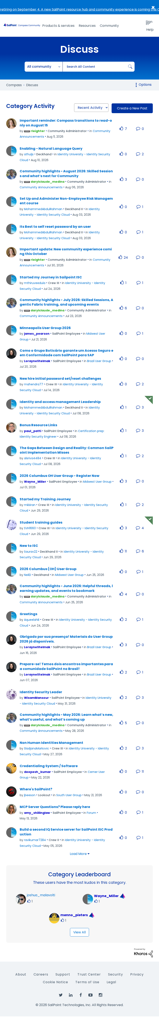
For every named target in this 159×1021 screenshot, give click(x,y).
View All (79, 932)
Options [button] (145, 84)
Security (115, 974)
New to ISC (29, 546)
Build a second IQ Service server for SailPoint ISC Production (66, 832)
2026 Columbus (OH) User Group (48, 569)
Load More (78, 854)
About (20, 974)
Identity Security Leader (41, 692)
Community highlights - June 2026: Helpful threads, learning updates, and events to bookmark (66, 588)
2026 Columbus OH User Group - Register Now (59, 476)
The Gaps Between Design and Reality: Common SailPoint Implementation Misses (66, 450)
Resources (87, 25)
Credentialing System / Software (49, 766)
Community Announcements (41, 187)
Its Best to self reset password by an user (55, 226)
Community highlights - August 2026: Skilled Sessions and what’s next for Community (66, 173)
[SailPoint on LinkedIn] (70, 995)
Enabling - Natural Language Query (51, 148)
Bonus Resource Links (38, 425)
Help (150, 29)
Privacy (137, 974)
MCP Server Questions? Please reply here (55, 807)
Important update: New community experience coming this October (66, 251)
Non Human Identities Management (51, 743)
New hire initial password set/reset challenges (60, 378)
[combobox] (99, 67)
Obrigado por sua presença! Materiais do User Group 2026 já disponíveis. (66, 639)
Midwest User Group (97, 482)
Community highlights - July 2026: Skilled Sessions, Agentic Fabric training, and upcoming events (66, 302)
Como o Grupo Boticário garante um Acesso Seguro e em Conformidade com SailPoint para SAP (66, 353)
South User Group (69, 795)
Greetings (28, 614)
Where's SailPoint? (36, 789)
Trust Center (89, 974)
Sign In (149, 22)
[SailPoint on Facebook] (80, 995)
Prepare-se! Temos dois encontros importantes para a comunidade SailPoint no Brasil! (66, 666)
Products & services (58, 25)
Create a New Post (132, 108)
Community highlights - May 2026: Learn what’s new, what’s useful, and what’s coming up (66, 717)
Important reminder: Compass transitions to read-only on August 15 (66, 123)
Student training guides (41, 522)
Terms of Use (87, 982)
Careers (41, 974)
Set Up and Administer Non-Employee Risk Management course (66, 201)
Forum (91, 813)
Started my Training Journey (45, 499)
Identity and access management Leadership (60, 402)
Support (62, 974)
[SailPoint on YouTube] (90, 995)
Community (109, 25)
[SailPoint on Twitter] (61, 995)
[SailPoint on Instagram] (100, 995)
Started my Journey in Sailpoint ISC (51, 277)
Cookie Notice (55, 982)
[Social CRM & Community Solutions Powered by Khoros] (143, 952)
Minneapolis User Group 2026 (45, 328)
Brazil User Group (99, 361)
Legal (111, 982)
